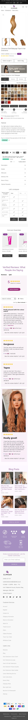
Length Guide (5, 106)
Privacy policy (14, 714)
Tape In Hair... (15, 10)
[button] (1, 7)
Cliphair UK (14, 718)
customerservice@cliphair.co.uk (12, 581)
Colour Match (14, 106)
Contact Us (6, 613)
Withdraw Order (7, 640)
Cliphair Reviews (7, 633)
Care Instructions (7, 677)
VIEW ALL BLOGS (14, 522)
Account (5, 606)
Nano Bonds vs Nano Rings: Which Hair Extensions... (21, 487)
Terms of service (22, 714)
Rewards (5, 649)
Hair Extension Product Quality (11, 666)
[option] (2, 85)
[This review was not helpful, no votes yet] (22, 332)
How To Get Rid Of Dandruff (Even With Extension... (21, 511)
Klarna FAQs (6, 680)
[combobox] (20, 302)
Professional (8, 10)
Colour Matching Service (9, 673)
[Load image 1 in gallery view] (6, 42)
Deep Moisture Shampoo (8, 249)
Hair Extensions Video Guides (10, 670)
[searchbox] (7, 298)
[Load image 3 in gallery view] (22, 42)
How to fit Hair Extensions (9, 663)
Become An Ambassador (9, 690)
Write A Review (14, 289)
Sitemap (5, 694)
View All (2, 82)
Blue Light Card (7, 687)
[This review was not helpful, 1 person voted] (23, 383)
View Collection (14, 219)
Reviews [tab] (4, 274)
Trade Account (7, 626)
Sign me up (14, 564)
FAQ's (4, 630)
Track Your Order (7, 637)
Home (2, 10)
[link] (7, 55)
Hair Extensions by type (9, 660)
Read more (10, 325)
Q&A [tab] (10, 274)
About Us (5, 623)
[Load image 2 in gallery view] (14, 42)
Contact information (17, 716)
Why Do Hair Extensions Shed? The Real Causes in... (6, 488)
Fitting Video (22, 106)
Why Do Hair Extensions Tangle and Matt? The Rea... (7, 512)
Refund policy (6, 714)
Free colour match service (22, 82)
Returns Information (8, 620)
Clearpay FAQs (7, 683)
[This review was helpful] (20, 458)
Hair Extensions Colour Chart (10, 656)
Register (5, 609)
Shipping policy (7, 716)
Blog (4, 653)
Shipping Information (8, 616)
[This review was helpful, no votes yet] (20, 332)
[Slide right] (24, 245)
